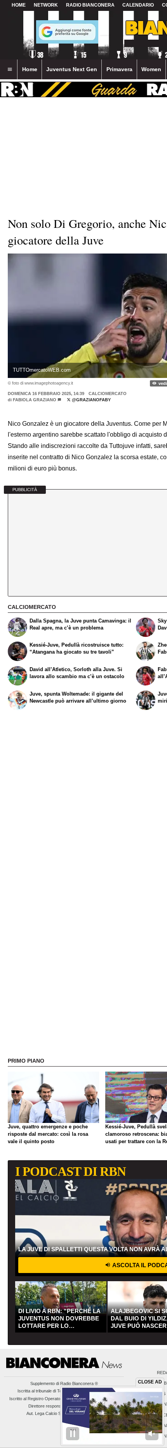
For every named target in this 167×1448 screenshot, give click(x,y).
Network (46, 5)
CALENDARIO (138, 5)
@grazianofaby (91, 399)
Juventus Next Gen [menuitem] (71, 69)
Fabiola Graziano (34, 399)
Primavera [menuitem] (119, 69)
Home (19, 5)
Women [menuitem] (151, 69)
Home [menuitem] (29, 69)
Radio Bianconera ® (79, 1383)
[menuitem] (10, 69)
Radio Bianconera (90, 5)
